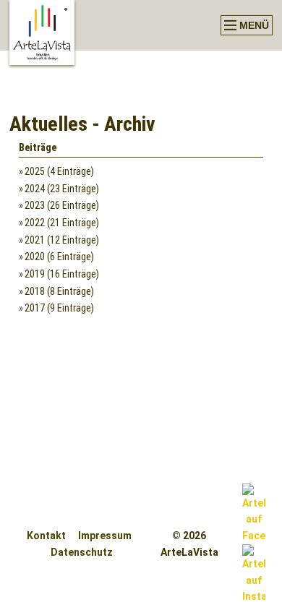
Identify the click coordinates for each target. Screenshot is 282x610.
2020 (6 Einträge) (59, 256)
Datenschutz (82, 552)
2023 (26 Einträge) (62, 205)
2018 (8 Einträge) (59, 291)
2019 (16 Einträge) (62, 274)
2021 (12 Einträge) (62, 240)
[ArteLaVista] (41, 32)
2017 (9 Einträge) (59, 308)
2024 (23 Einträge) (62, 188)
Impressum (105, 535)
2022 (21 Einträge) (62, 222)
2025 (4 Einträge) (59, 171)
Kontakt (46, 535)
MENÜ (252, 25)
